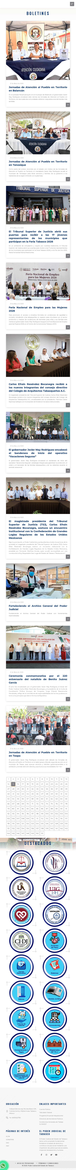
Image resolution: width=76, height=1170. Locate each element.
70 (28, 804)
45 (33, 794)
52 (66, 794)
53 (8, 799)
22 (47, 784)
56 (23, 799)
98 (37, 814)
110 (32, 819)
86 (42, 809)
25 (61, 784)
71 (32, 804)
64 (61, 799)
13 (66, 779)
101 (52, 814)
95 (23, 814)
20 (37, 784)
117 (66, 819)
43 (23, 794)
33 (37, 789)
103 (61, 814)
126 (47, 824)
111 (37, 819)
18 (27, 784)
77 (61, 804)
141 (57, 828)
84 (32, 809)
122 (27, 824)
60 (42, 799)
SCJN (8, 1136)
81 (18, 809)
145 (13, 833)
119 (13, 824)
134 (23, 828)
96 (28, 814)
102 (56, 814)
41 (13, 794)
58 (32, 799)
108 (23, 819)
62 (52, 799)
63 (57, 799)
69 (23, 804)
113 (47, 819)
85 (37, 809)
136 (32, 828)
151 (42, 833)
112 (42, 819)
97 (33, 814)
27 (8, 789)
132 (13, 828)
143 (66, 828)
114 (52, 819)
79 (8, 809)
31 (27, 789)
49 (52, 794)
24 (57, 784)
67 (13, 804)
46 (37, 794)
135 (27, 828)
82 (23, 809)
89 (57, 809)
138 (42, 828)
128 (56, 824)
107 (18, 819)
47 (42, 794)
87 (47, 809)
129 (61, 824)
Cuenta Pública (44, 1109)
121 (23, 824)
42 (18, 794)
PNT (7, 1146)
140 (51, 828)
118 (8, 824)
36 (52, 789)
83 (28, 809)
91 (66, 809)
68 (18, 804)
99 (42, 814)
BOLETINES (38, 13)
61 (47, 799)
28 (13, 789)
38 (61, 789)
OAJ (7, 1143)
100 (47, 814)
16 (18, 784)
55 (18, 799)
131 (8, 828)
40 (8, 794)
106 (13, 819)
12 (61, 779)
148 (27, 833)
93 (13, 814)
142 (61, 828)
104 (66, 814)
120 (18, 824)
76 (57, 804)
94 (18, 814)
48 (47, 794)
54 (13, 799)
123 (32, 824)
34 (42, 789)
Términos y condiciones (48, 1163)
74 (47, 804)
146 (18, 833)
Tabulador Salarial (45, 1112)
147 (23, 833)
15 (13, 784)
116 (61, 819)
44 (28, 794)
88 (52, 809)
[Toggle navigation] (72, 4)
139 (47, 828)
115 (57, 819)
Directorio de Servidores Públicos (51, 1119)
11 (56, 779)
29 (18, 789)
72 (37, 804)
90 (61, 809)
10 (52, 779)
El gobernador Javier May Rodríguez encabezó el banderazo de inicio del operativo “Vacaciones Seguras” (38, 453)
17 (23, 784)
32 (33, 789)
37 (57, 789)
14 (8, 784)
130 (66, 824)
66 (8, 804)
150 (37, 833)
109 (27, 819)
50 (57, 794)
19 (32, 784)
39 (66, 789)
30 (23, 789)
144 (8, 833)
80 (13, 809)
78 (66, 804)
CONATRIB (10, 1139)
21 (42, 784)
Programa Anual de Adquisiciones (51, 1116)
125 (42, 824)
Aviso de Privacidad (25, 1163)
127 (52, 824)
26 (66, 784)
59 (37, 799)
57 (28, 799)
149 (32, 833)
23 (52, 784)
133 (18, 828)
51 (61, 794)
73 (42, 804)
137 (37, 828)
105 (8, 819)
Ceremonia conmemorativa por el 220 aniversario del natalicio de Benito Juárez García (38, 679)
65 (66, 799)
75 (52, 804)
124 (37, 824)
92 (8, 814)
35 (47, 789)
